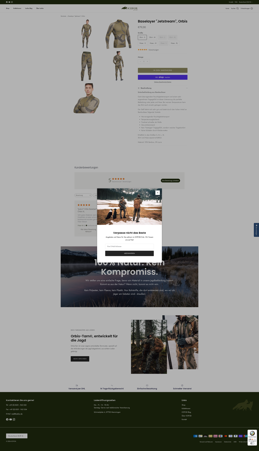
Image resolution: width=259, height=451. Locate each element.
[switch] (252, 443)
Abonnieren (129, 253)
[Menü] (256, 431)
